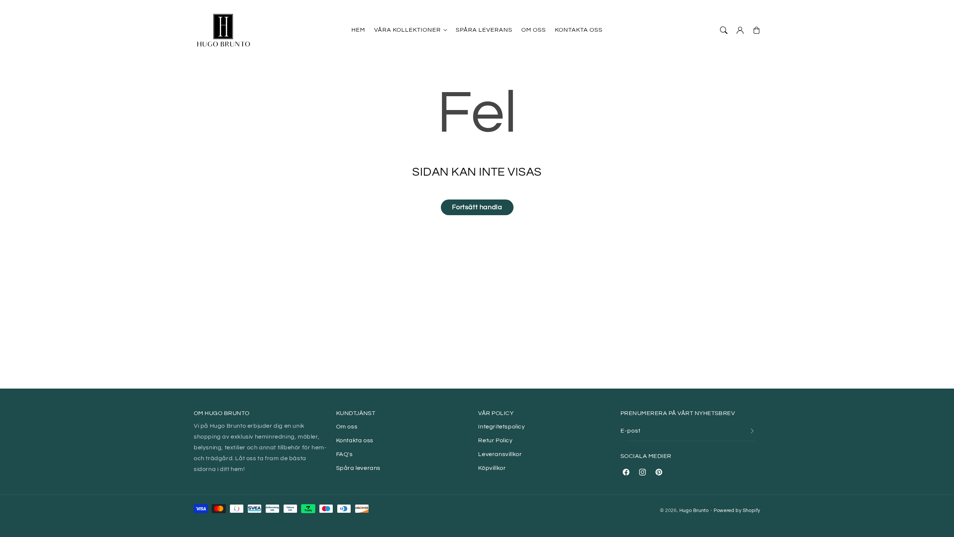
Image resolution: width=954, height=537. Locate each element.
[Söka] (724, 30)
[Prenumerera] (752, 431)
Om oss (347, 427)
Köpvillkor (492, 468)
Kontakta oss (354, 440)
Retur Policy (495, 440)
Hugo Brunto (694, 510)
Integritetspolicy (501, 427)
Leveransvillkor (500, 454)
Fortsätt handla (477, 207)
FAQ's (344, 454)
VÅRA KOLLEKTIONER (407, 30)
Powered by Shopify (737, 510)
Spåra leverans (358, 468)
